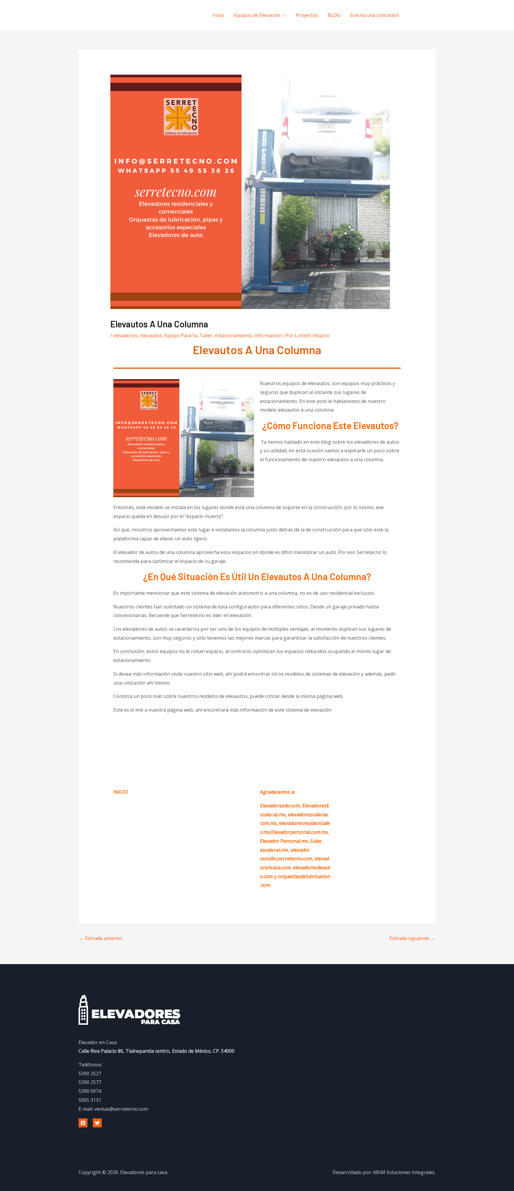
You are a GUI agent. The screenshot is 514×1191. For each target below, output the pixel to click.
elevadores (125, 335)
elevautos (151, 335)
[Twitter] (97, 1122)
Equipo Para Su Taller (188, 335)
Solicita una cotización (374, 15)
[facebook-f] (415, 14)
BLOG (333, 15)
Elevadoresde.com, (281, 805)
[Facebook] (83, 1122)
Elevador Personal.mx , (285, 841)
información (267, 335)
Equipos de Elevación (257, 15)
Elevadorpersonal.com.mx (299, 832)
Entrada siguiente (412, 938)
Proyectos (307, 15)
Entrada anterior (100, 938)
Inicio (218, 15)
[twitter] (427, 14)
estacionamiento (233, 335)
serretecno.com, (296, 858)
